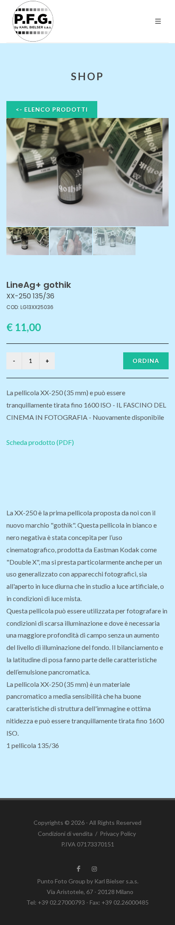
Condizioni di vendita (65, 833)
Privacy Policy (118, 833)
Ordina (146, 360)
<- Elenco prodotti (52, 109)
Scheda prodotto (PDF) (40, 442)
